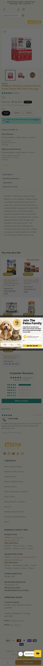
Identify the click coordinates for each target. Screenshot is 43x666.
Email (23, 340)
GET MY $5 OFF (32, 346)
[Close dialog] (42, 319)
